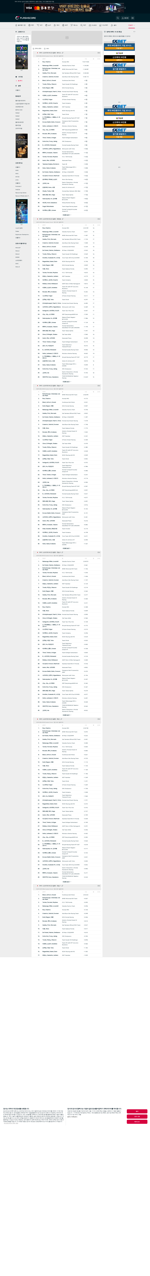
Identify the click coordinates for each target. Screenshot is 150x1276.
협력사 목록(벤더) (72, 1117)
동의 (137, 1111)
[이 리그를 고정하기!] (62, 52)
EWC (47, 48)
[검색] (118, 18)
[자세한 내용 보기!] (67, 62)
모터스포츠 (38, 48)
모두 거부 (137, 1116)
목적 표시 (137, 1121)
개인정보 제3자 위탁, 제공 (11, 1123)
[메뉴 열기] (133, 18)
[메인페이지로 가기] (29, 18)
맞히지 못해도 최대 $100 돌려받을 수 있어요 (117, 36)
